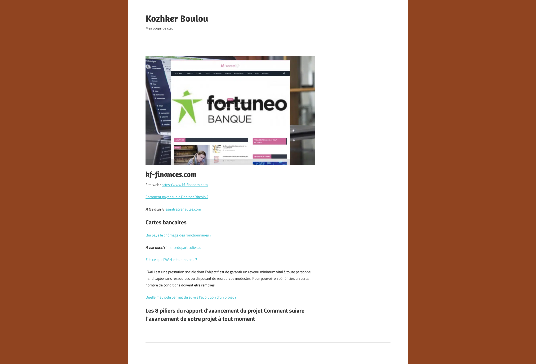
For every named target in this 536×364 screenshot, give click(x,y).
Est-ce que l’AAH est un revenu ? (171, 259)
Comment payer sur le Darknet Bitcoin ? (177, 197)
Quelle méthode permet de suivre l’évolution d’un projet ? (191, 297)
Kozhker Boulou (177, 18)
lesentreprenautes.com (183, 209)
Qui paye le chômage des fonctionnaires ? (178, 235)
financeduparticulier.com (185, 247)
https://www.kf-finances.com (185, 185)
